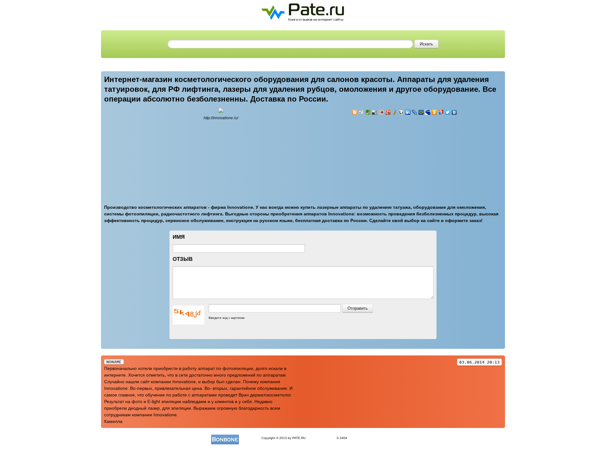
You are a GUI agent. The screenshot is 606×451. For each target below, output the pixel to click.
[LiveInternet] (401, 112)
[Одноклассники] (434, 112)
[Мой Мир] (421, 112)
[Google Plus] (388, 112)
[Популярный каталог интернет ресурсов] (225, 438)
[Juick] (394, 112)
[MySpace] (428, 112)
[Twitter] (447, 112)
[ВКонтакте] (454, 112)
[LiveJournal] (414, 112)
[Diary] (381, 112)
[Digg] (361, 112)
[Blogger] (355, 112)
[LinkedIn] (408, 112)
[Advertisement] (389, 156)
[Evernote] (368, 112)
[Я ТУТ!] (441, 112)
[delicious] (374, 112)
